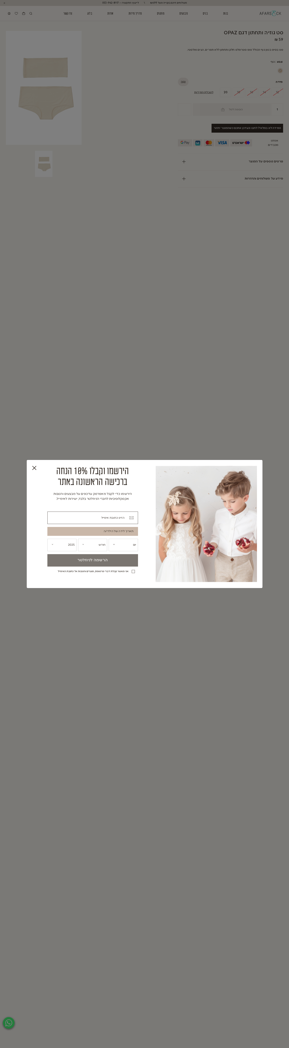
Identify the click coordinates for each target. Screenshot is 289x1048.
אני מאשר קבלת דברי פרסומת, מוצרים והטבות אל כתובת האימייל (93, 571)
